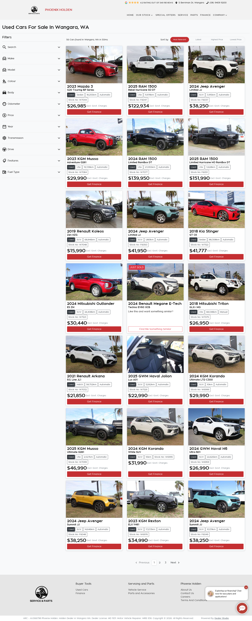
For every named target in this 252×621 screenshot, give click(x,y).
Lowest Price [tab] (236, 39)
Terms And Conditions (194, 600)
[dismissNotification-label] (246, 587)
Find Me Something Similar (155, 329)
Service (183, 15)
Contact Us (187, 593)
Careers (185, 597)
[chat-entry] (242, 608)
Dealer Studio (222, 618)
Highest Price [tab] (217, 39)
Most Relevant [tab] (179, 39)
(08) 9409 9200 (218, 3)
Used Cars (82, 590)
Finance (205, 15)
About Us (186, 590)
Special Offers (166, 15)
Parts (194, 15)
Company (219, 15)
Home (130, 15)
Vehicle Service (137, 590)
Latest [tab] (198, 39)
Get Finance (94, 112)
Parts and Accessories (141, 593)
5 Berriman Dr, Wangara (191, 3)
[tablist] (207, 39)
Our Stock (143, 15)
